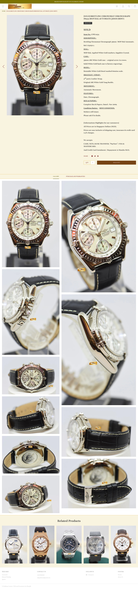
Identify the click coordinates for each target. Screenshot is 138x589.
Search (119, 574)
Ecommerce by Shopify (25, 586)
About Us (120, 577)
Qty (87, 162)
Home (4, 11)
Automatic (5, 574)
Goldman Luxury (8, 586)
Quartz (4, 579)
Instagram (91, 574)
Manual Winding (6, 577)
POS (15, 586)
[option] (40, 65)
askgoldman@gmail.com (43, 577)
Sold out (116, 162)
